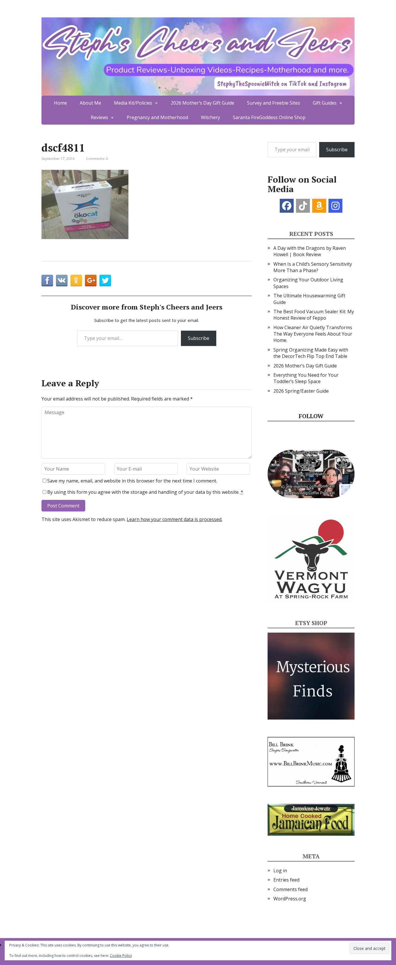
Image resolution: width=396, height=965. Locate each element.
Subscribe (198, 338)
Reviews (99, 117)
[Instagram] (335, 206)
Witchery (210, 117)
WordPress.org (289, 898)
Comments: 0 (97, 158)
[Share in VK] (62, 280)
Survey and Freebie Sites (273, 103)
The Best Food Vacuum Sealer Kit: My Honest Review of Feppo (313, 314)
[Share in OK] (76, 280)
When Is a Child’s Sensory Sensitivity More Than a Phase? (312, 267)
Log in (280, 870)
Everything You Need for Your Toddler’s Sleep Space (306, 378)
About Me (90, 103)
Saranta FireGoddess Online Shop (269, 117)
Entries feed (286, 880)
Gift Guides (325, 103)
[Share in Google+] (91, 280)
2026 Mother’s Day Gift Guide (202, 103)
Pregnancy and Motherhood (157, 117)
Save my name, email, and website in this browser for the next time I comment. (132, 481)
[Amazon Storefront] (319, 206)
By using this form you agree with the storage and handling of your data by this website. (145, 492)
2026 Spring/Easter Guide (301, 391)
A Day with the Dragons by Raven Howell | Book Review (309, 251)
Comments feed (290, 889)
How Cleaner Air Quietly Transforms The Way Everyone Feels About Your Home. (312, 334)
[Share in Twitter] (105, 280)
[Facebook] (287, 206)
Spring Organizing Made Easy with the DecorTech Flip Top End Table (310, 353)
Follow (311, 416)
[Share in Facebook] (47, 280)
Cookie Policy (121, 955)
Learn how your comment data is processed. (174, 519)
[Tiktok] (303, 206)
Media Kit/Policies (133, 103)
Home (60, 103)
